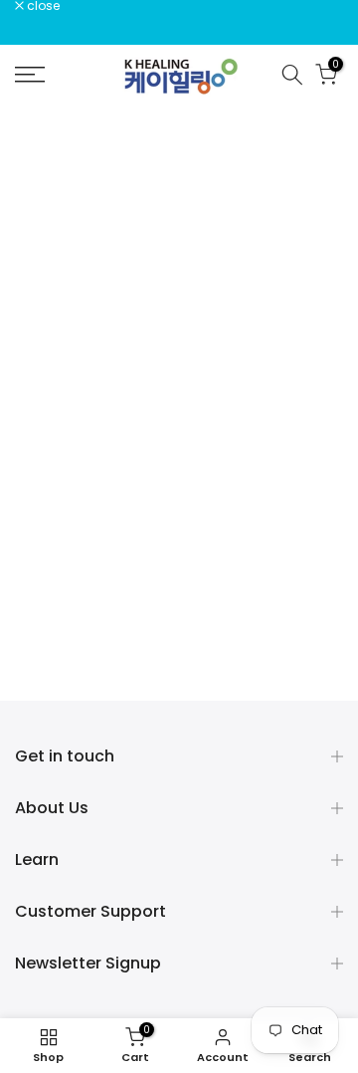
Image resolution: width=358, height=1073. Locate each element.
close (42, 6)
